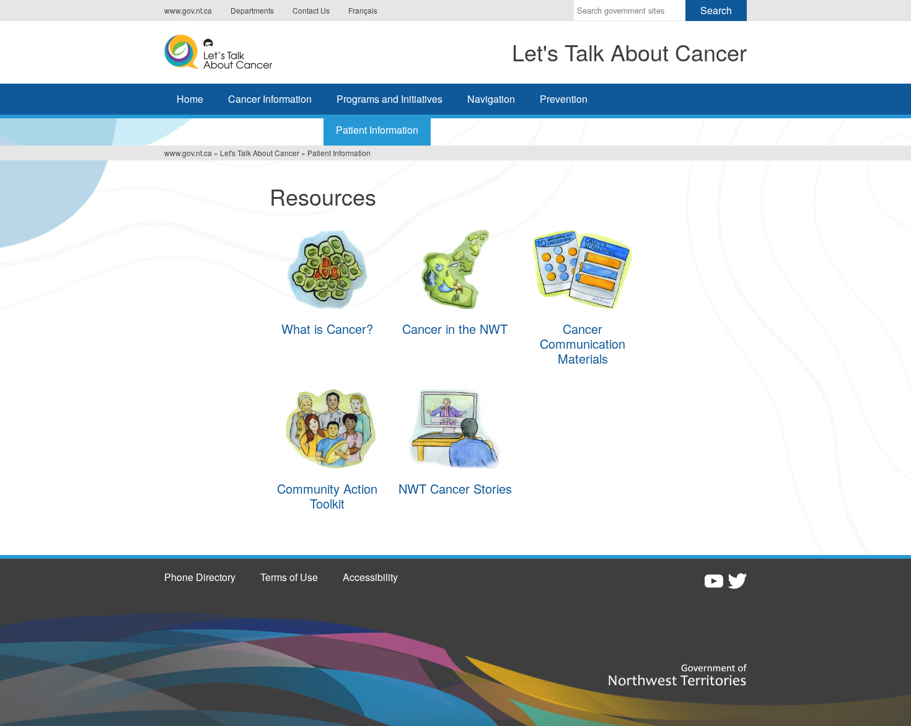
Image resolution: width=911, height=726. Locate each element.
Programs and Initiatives (389, 99)
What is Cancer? (327, 329)
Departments (252, 10)
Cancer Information (270, 99)
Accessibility (370, 577)
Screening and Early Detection (244, 130)
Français (362, 10)
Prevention (564, 99)
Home (190, 99)
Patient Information (377, 130)
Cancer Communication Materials (582, 343)
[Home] (256, 50)
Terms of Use (289, 577)
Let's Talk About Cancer (259, 152)
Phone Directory (199, 577)
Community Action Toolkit (327, 495)
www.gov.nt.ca (188, 10)
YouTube (714, 581)
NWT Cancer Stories (455, 488)
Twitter (737, 581)
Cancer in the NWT (455, 329)
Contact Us (311, 10)
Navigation (491, 99)
